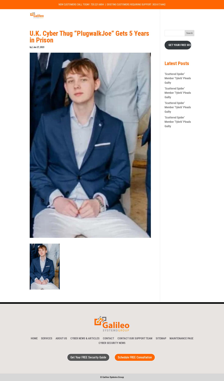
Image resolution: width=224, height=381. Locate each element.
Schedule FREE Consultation (135, 357)
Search (189, 33)
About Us (97, 15)
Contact (137, 15)
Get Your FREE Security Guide (88, 357)
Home (70, 15)
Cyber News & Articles (85, 338)
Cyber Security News (117, 15)
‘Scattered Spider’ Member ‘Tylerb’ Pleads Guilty (178, 78)
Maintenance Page (181, 338)
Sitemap (161, 338)
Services (81, 15)
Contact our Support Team (134, 338)
